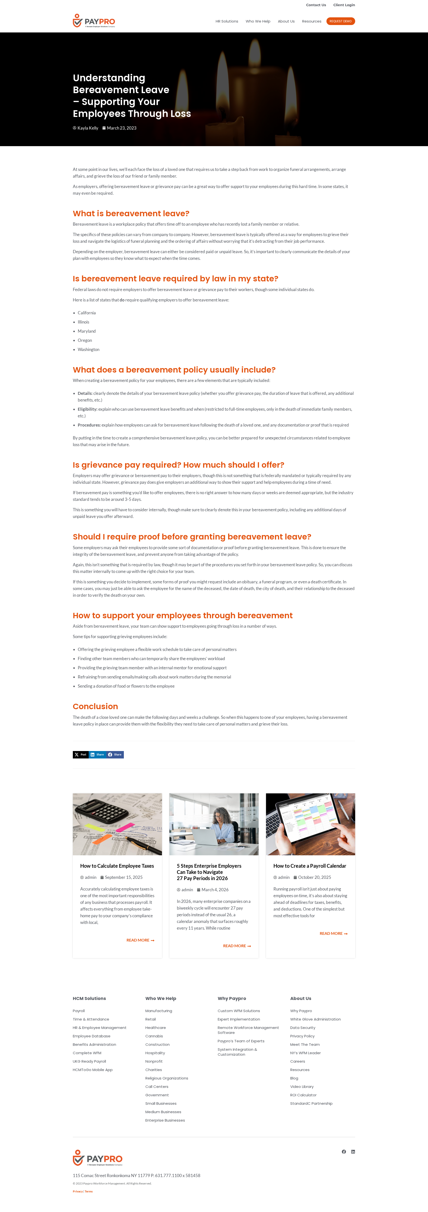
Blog (294, 1078)
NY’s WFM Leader (305, 1052)
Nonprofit (154, 1061)
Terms (89, 1191)
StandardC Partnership (311, 1103)
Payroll (79, 1010)
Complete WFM (87, 1052)
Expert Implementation (239, 1019)
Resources (311, 21)
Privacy (78, 1191)
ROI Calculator (303, 1095)
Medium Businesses (163, 1111)
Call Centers (156, 1086)
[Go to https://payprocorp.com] (94, 20)
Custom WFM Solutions (239, 1010)
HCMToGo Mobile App (93, 1069)
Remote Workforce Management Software (248, 1030)
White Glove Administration (315, 1019)
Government (157, 1095)
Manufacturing (158, 1010)
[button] (340, 21)
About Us (286, 21)
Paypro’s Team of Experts (241, 1041)
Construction (157, 1044)
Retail (150, 1019)
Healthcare (155, 1027)
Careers (297, 1061)
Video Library (302, 1086)
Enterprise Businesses (165, 1120)
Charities (153, 1069)
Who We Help (258, 21)
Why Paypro (301, 1010)
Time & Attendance (91, 1019)
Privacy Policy (302, 1036)
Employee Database (91, 1036)
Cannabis (154, 1036)
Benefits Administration (94, 1044)
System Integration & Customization (237, 1052)
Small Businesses (161, 1103)
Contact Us (316, 5)
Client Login (344, 5)
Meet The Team (305, 1044)
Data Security (302, 1027)
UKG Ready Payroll (89, 1061)
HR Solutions (227, 21)
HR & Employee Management (100, 1027)
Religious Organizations (166, 1078)
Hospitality (155, 1052)
